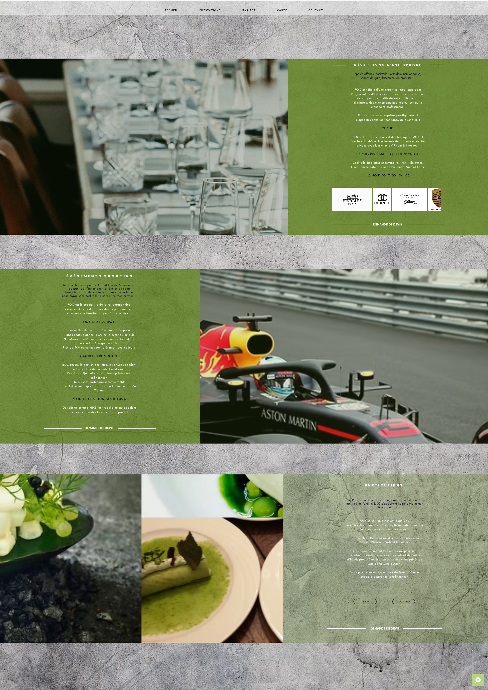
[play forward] (436, 199)
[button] (352, 199)
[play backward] (336, 199)
